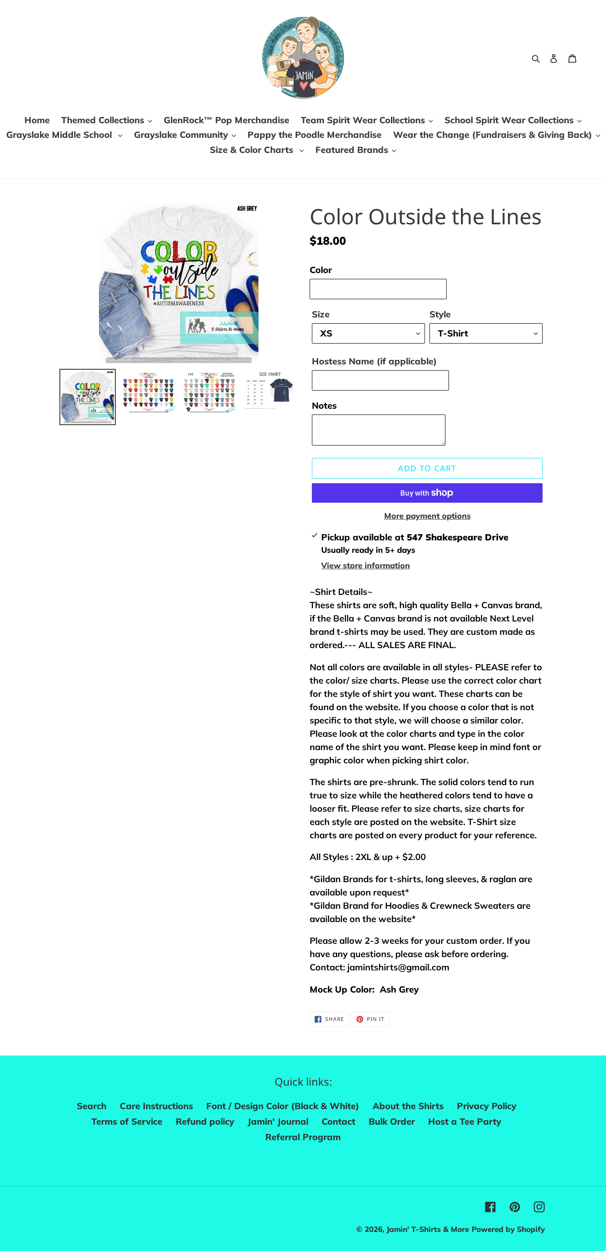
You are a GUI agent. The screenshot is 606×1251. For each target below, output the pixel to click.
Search (91, 1105)
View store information (365, 565)
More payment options (427, 516)
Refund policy (205, 1121)
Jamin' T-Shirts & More (427, 1229)
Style (440, 314)
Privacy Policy (486, 1105)
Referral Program (303, 1136)
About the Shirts (408, 1105)
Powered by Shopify (508, 1229)
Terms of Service (126, 1121)
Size (321, 314)
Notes (324, 405)
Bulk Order (392, 1121)
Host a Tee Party (464, 1121)
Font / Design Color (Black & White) (282, 1105)
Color (321, 269)
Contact (338, 1121)
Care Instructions (156, 1105)
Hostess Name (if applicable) (374, 361)
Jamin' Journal (278, 1121)
